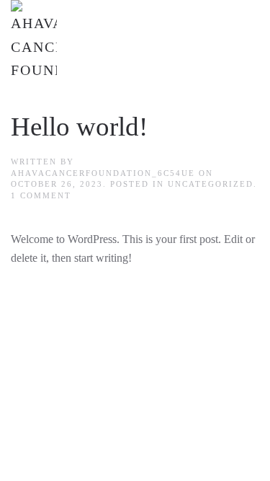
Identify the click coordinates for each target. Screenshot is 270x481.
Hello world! (79, 126)
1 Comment (41, 195)
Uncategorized (210, 184)
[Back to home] (34, 41)
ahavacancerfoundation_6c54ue (103, 173)
